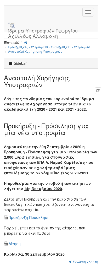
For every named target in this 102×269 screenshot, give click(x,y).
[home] (25, 42)
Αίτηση (15, 243)
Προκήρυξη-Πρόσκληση (29, 217)
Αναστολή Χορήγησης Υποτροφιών (35, 51)
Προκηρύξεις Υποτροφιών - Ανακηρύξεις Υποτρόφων (49, 47)
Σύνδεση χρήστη (85, 261)
